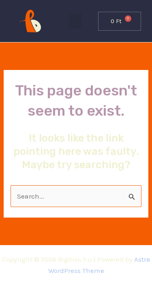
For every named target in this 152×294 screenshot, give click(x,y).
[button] (75, 21)
